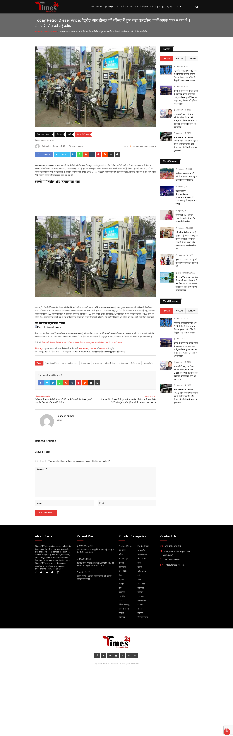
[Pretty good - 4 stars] (43, 461)
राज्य (117, 7)
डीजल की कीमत (110, 363)
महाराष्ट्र (122, 592)
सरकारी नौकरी (124, 609)
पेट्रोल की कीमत (148, 363)
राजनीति (99, 7)
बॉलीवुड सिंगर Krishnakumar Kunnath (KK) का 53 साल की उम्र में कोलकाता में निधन (186, 197)
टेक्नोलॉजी (144, 7)
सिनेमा (140, 609)
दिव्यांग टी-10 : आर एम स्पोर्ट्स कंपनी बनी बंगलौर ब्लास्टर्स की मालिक (185, 218)
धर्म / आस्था (142, 571)
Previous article (43, 396)
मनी (151, 7)
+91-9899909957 (172, 559)
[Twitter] (47, 382)
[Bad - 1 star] (35, 461)
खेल (136, 7)
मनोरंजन (124, 7)
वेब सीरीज (141, 604)
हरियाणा (140, 613)
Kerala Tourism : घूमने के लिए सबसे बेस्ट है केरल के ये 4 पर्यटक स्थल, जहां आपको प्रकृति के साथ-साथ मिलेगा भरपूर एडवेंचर (187, 283)
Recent (166, 59)
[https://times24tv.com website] (61, 146)
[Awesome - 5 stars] (45, 461)
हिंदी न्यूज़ (122, 617)
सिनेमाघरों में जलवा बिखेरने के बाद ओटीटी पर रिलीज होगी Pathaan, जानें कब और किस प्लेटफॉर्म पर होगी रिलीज (82, 342)
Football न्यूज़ (143, 546)
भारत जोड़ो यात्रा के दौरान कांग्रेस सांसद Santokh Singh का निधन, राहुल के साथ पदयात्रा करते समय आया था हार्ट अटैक (186, 120)
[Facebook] (41, 382)
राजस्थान (141, 596)
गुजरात (121, 563)
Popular (179, 59)
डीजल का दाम (85, 363)
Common (192, 59)
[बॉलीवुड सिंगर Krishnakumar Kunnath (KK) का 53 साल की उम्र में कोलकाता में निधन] (167, 191)
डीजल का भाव (97, 363)
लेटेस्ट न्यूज (39, 348)
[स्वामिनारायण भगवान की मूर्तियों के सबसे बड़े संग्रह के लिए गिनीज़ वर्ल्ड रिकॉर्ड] (167, 173)
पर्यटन (140, 575)
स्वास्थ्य (121, 613)
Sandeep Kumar (65, 416)
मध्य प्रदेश (141, 584)
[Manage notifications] (227, 730)
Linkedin (103, 348)
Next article (150, 396)
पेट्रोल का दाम (123, 363)
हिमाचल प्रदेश (143, 617)
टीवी (139, 563)
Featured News (50, 31)
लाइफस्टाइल (159, 7)
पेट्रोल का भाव (135, 363)
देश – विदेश (109, 7)
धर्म (131, 7)
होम (92, 7)
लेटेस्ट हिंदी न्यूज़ (83, 134)
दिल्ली (140, 567)
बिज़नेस (169, 7)
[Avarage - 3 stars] (40, 461)
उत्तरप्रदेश (141, 550)
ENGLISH (178, 7)
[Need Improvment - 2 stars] (38, 461)
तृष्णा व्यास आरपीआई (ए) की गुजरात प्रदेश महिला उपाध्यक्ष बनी (187, 262)
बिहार (139, 579)
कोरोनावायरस (142, 554)
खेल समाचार (142, 558)
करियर (121, 554)
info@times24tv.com (175, 565)
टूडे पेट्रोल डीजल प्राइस (70, 363)
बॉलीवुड (121, 584)
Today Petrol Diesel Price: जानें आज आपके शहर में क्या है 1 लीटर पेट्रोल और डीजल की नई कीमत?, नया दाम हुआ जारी (186, 144)
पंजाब (120, 575)
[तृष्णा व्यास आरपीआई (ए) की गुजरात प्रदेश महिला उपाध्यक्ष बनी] (167, 259)
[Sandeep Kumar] (64, 146)
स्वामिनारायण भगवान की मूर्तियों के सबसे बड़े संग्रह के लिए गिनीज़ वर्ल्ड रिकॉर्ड (186, 176)
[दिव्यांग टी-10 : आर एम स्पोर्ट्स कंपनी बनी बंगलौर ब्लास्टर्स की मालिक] (167, 215)
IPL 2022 (122, 550)
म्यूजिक (140, 592)
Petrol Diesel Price (52, 363)
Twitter (92, 348)
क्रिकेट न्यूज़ (123, 558)
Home (39, 31)
